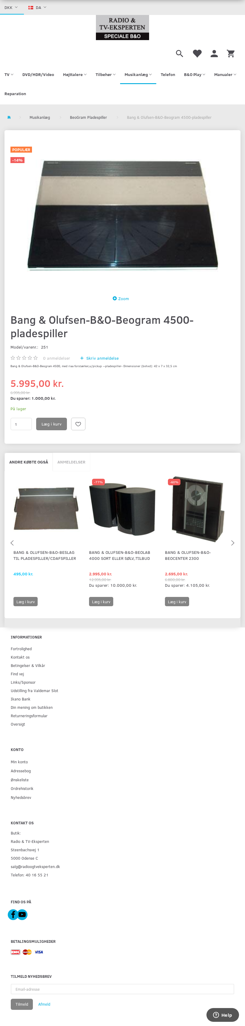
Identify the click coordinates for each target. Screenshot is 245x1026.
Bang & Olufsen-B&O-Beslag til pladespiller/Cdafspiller (44, 555)
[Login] (214, 52)
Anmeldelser (71, 462)
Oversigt (18, 723)
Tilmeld (22, 1004)
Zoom (123, 298)
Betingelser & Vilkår (28, 665)
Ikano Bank (20, 698)
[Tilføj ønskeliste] (78, 424)
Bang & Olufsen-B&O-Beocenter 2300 (188, 555)
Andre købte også (28, 462)
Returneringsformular (29, 715)
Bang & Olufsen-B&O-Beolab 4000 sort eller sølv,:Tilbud (119, 555)
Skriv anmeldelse (102, 358)
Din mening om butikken (32, 707)
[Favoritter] (197, 52)
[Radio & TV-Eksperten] (122, 27)
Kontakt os (20, 656)
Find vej (17, 673)
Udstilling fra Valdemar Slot (34, 690)
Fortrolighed (21, 648)
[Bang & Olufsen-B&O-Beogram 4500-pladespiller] (122, 215)
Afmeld (44, 1004)
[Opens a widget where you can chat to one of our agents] (222, 1015)
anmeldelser (56, 358)
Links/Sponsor (23, 682)
